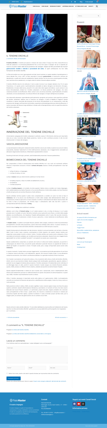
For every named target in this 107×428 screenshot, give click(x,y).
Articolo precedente (13, 317)
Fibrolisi (79, 222)
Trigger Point (80, 227)
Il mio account (89, 1)
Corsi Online (45, 6)
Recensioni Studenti (55, 6)
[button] (97, 6)
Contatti (90, 6)
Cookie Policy (85, 411)
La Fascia (79, 225)
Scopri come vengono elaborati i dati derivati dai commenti (49, 381)
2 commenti (10, 58)
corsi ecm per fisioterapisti (84, 242)
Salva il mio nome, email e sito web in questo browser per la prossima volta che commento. (34, 373)
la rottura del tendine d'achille (20, 329)
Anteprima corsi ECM (68, 6)
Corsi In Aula (36, 6)
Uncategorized (81, 247)
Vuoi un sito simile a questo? (91, 426)
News (15, 58)
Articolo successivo (61, 317)
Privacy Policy (76, 411)
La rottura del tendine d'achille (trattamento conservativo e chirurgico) (31, 333)
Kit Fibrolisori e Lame (81, 6)
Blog (81, 1)
